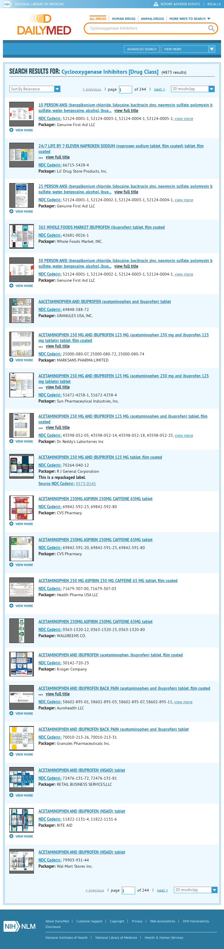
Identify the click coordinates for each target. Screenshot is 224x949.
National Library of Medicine (39, 4)
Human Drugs (123, 18)
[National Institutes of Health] (9, 4)
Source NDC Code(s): (56, 483)
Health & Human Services (164, 937)
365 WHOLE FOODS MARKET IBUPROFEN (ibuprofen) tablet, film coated (101, 227)
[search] (211, 28)
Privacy (137, 921)
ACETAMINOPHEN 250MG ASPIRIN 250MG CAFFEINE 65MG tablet (95, 498)
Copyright (117, 921)
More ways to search (187, 18)
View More (172, 49)
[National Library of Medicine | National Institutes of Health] (19, 926)
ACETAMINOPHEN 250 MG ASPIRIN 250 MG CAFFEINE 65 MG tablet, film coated (108, 580)
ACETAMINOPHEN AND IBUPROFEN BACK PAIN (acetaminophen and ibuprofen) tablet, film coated (124, 688)
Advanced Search (141, 49)
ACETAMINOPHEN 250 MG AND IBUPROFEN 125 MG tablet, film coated (100, 457)
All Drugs (98, 18)
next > (159, 89)
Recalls (213, 4)
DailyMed (44, 24)
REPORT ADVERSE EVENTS (180, 4)
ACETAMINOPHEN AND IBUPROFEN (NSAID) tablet (81, 770)
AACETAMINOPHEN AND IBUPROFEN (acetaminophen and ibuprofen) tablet (104, 301)
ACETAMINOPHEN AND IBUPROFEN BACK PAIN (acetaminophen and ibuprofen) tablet (113, 729)
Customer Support (89, 921)
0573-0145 (86, 483)
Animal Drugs (152, 18)
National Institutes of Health (67, 937)
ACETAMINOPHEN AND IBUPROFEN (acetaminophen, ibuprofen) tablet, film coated (110, 655)
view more (184, 118)
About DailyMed (57, 921)
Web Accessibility (162, 921)
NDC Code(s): (50, 118)
